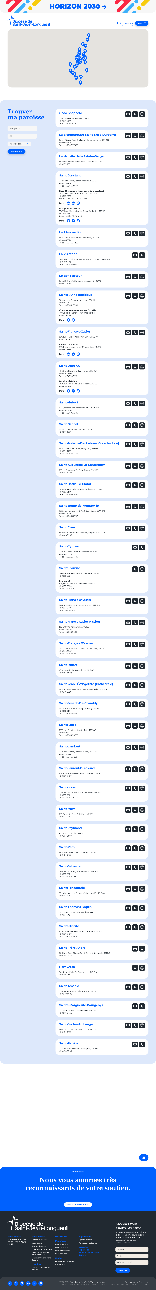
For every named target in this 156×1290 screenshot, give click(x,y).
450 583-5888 (65, 349)
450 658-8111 (64, 711)
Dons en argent (61, 1244)
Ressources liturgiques (64, 1261)
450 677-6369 (65, 283)
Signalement (128, 23)
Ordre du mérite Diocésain (42, 1249)
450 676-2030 (65, 410)
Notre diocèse (38, 1236)
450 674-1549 (65, 451)
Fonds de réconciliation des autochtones (41, 1254)
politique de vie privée (101, 1285)
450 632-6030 (65, 629)
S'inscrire (122, 1270)
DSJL (67, 1282)
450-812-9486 (65, 386)
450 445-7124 (65, 240)
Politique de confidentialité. (136, 1282)
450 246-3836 (65, 955)
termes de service (123, 1285)
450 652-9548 (65, 315)
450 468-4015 (65, 262)
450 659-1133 (64, 164)
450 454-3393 (65, 1051)
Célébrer (59, 1258)
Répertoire (84, 1250)
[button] (74, 67)
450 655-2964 (65, 795)
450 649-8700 (65, 994)
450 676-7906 (65, 373)
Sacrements (60, 1265)
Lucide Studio (101, 1282)
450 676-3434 (65, 1013)
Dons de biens (61, 1254)
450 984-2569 (65, 836)
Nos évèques (37, 1243)
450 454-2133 (65, 855)
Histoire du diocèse (39, 1240)
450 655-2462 (65, 975)
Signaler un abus (85, 1240)
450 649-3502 (65, 651)
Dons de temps (61, 1247)
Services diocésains (39, 1246)
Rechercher (16, 151)
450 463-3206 (65, 535)
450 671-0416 (65, 817)
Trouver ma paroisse (89, 1252)
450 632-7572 (65, 196)
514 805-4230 (65, 214)
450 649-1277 (65, 733)
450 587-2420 (65, 776)
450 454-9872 (65, 673)
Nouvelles (83, 1247)
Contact (82, 1255)
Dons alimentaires (62, 1251)
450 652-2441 (65, 303)
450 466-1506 (65, 142)
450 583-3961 (65, 339)
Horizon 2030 (61, 1236)
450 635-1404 (65, 183)
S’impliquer (60, 1241)
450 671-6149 (65, 608)
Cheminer (36, 1264)
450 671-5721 (64, 915)
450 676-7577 (65, 121)
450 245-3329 (65, 554)
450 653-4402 (65, 473)
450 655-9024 (65, 576)
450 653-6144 (65, 492)
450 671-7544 (65, 754)
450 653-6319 (65, 513)
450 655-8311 (64, 874)
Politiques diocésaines (88, 1243)
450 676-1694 (65, 432)
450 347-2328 (65, 692)
